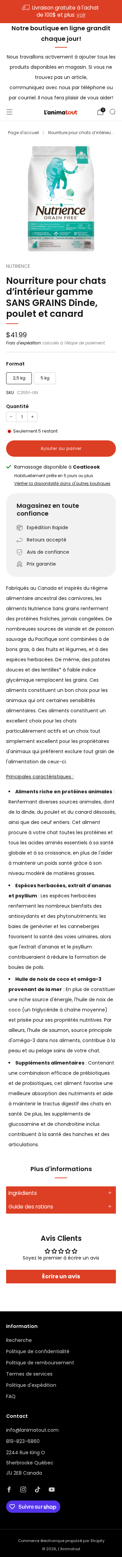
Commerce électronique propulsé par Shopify (61, 1540)
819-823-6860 (23, 1441)
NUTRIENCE (18, 266)
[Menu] (9, 112)
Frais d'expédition (23, 343)
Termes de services (29, 1374)
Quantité (17, 406)
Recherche (19, 1340)
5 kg (45, 378)
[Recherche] (112, 111)
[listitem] (61, 11)
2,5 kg (19, 378)
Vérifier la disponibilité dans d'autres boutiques (62, 483)
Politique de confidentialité (37, 1351)
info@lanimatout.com (32, 1430)
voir (81, 14)
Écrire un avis (61, 1276)
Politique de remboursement (40, 1362)
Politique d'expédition (31, 1385)
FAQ (11, 1396)
